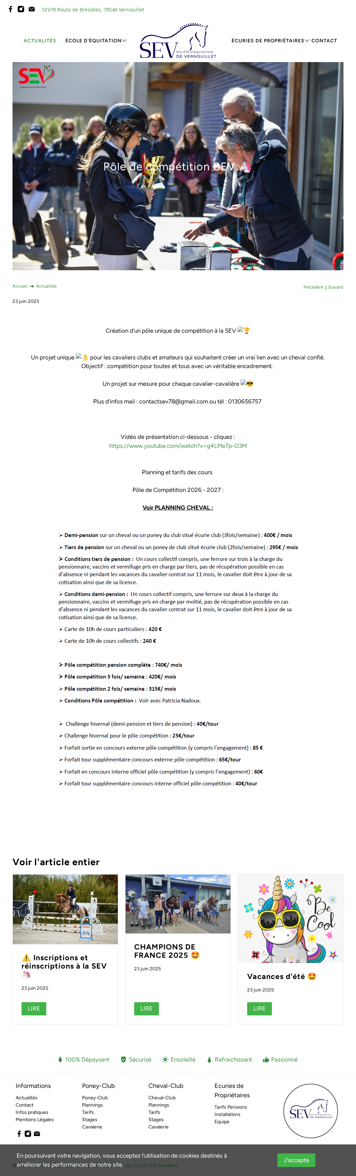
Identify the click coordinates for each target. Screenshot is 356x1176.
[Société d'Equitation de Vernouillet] (178, 40)
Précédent (314, 287)
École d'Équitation (93, 41)
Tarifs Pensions (231, 1107)
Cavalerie (92, 1127)
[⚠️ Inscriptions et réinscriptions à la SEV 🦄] (65, 909)
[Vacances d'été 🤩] (290, 919)
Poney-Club (95, 1098)
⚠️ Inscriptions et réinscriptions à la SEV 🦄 (64, 966)
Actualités (40, 41)
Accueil (20, 286)
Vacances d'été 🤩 (282, 976)
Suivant (335, 287)
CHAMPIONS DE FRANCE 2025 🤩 (167, 951)
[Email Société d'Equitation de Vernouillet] (33, 11)
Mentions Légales (35, 1120)
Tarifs (88, 1112)
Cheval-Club (162, 1098)
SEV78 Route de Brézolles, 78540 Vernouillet (93, 9)
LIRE (34, 1008)
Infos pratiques (32, 1112)
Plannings (92, 1105)
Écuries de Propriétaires (268, 41)
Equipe (222, 1122)
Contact (324, 41)
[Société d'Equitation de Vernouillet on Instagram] (22, 11)
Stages (89, 1120)
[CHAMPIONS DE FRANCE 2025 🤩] (178, 904)
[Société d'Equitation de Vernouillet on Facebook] (12, 11)
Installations (228, 1114)
